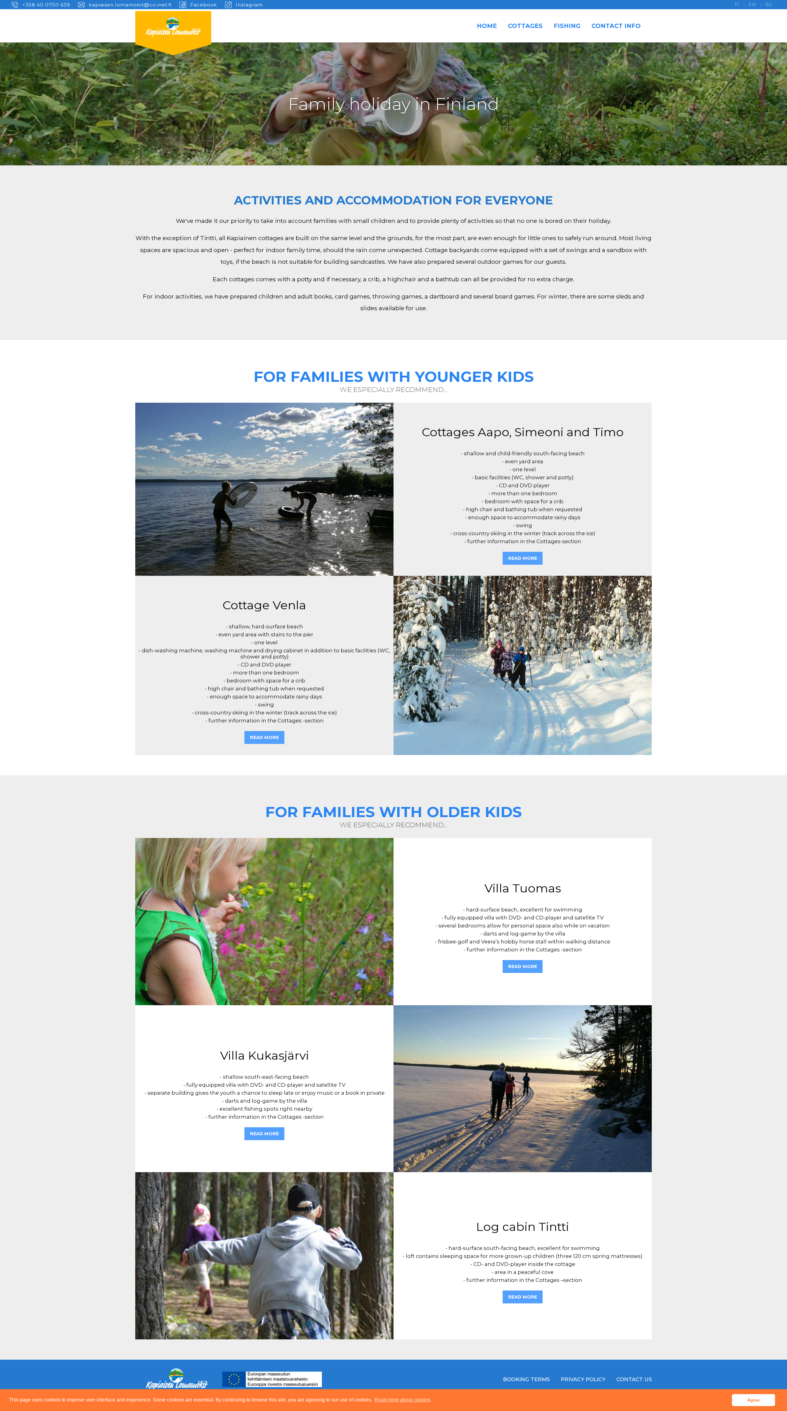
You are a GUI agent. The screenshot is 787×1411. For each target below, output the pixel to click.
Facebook (203, 5)
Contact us (634, 1379)
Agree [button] (753, 1399)
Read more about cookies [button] (402, 1399)
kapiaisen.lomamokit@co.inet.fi (130, 5)
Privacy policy (583, 1379)
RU (768, 4)
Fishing (567, 26)
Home (487, 26)
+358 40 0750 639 (46, 5)
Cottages (525, 26)
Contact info (616, 26)
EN (752, 4)
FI (737, 4)
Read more (522, 558)
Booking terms (526, 1379)
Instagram (249, 5)
